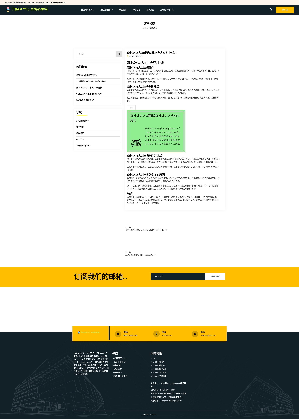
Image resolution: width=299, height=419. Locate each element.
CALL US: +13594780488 (36, 2)
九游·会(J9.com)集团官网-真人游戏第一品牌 (168, 393)
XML (154, 358)
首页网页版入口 (87, 10)
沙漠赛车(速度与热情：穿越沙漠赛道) (140, 255)
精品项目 (122, 10)
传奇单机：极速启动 (85, 100)
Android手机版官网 (158, 369)
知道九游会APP (106, 10)
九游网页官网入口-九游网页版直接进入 (167, 397)
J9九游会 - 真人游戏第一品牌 (163, 390)
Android (154, 415)
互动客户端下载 (166, 10)
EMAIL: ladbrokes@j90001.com (56, 2)
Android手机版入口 (158, 365)
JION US (285, 10)
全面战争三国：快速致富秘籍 (89, 87)
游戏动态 (136, 10)
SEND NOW (215, 276)
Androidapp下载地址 (159, 376)
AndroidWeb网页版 (158, 372)
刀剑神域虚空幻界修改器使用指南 (91, 81)
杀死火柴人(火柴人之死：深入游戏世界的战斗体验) (146, 230)
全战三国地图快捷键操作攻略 (89, 94)
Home (144, 28)
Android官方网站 (157, 362)
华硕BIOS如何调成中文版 (87, 75)
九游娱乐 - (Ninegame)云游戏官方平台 (166, 401)
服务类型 (150, 10)
